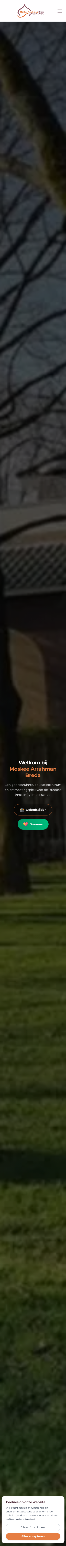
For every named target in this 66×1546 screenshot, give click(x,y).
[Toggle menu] (60, 10)
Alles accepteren (33, 1536)
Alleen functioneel (33, 1527)
